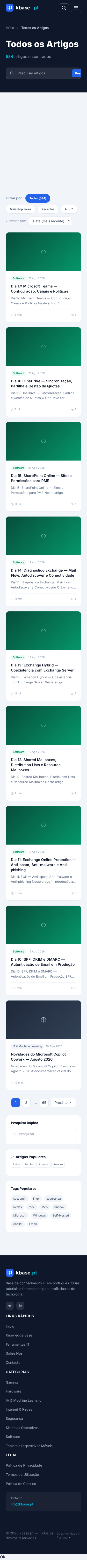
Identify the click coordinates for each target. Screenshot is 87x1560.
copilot (17, 1224)
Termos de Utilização (22, 1474)
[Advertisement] (43, 138)
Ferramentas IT (17, 1344)
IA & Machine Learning (24, 1400)
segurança (53, 1198)
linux (36, 1198)
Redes (17, 1207)
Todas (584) (37, 198)
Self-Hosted (60, 1215)
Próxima (61, 1102)
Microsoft (19, 1215)
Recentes (48, 209)
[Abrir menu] (76, 7)
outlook (59, 1207)
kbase (27, 8)
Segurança (14, 1418)
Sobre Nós (14, 1353)
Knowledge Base (19, 1335)
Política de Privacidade (24, 1465)
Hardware (13, 1391)
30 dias (29, 1164)
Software (13, 1436)
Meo (45, 1207)
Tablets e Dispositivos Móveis (29, 1446)
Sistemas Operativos (22, 1428)
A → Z (69, 209)
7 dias (16, 1164)
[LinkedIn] (20, 1306)
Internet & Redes (19, 1409)
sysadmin (19, 1198)
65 (44, 1102)
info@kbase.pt (21, 1504)
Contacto (13, 1362)
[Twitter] (10, 1306)
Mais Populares (20, 209)
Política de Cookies (21, 1484)
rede (32, 1207)
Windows (39, 1215)
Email (33, 1224)
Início (10, 28)
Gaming (12, 1382)
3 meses (43, 1164)
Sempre (58, 1164)
